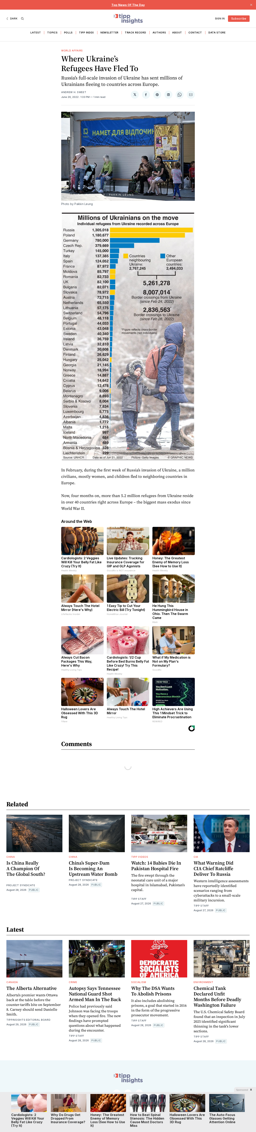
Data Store (217, 32)
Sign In (220, 18)
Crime (73, 982)
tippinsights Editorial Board (28, 1019)
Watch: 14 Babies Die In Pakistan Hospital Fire (156, 866)
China (10, 856)
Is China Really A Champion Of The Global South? (25, 868)
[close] (251, 5)
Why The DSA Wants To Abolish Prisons (153, 991)
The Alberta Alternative (31, 988)
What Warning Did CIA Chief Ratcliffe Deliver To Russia (213, 868)
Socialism (138, 982)
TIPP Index (86, 32)
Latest (35, 32)
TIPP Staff (139, 898)
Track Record (135, 32)
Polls (68, 32)
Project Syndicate (20, 885)
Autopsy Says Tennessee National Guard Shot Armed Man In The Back (95, 994)
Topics (52, 32)
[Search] (22, 18)
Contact (195, 32)
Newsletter (109, 32)
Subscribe (238, 18)
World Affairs (72, 50)
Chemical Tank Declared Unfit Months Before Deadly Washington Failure (217, 996)
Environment (203, 982)
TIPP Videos (139, 856)
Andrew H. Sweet (73, 92)
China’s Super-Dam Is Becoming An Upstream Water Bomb (93, 868)
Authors (159, 32)
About (177, 32)
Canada (12, 982)
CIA (196, 856)
